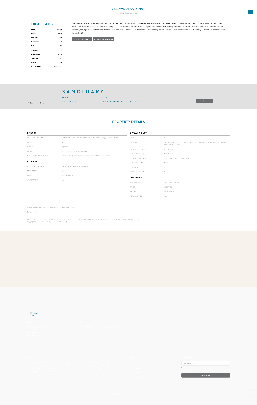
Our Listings (136, 364)
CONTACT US (231, 4)
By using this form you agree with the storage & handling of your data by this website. (204, 369)
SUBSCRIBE (205, 375)
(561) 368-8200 (244, 4)
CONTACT (204, 101)
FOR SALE (210, 4)
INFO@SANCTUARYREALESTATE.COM (120, 101)
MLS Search (136, 368)
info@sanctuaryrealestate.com (103, 326)
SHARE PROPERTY (81, 39)
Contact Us (135, 372)
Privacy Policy (136, 377)
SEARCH (220, 4)
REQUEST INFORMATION (103, 39)
